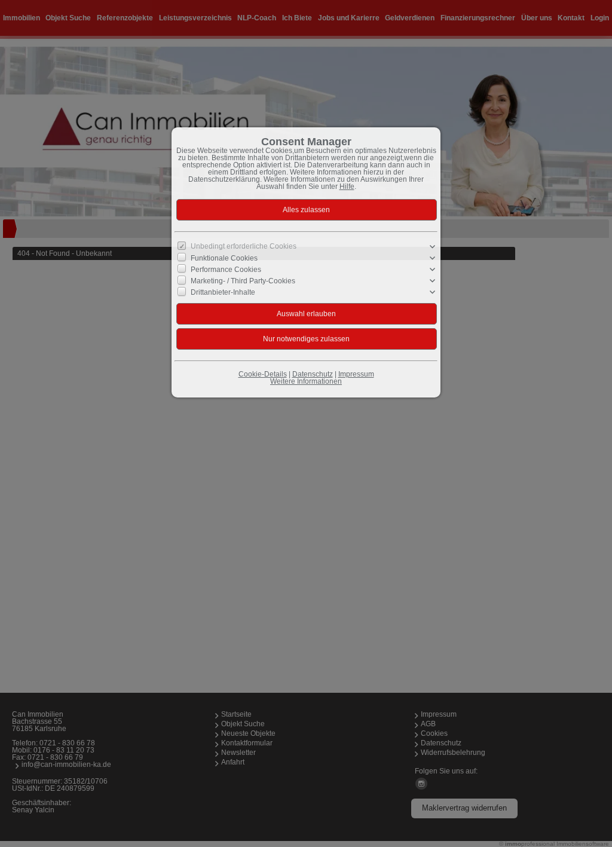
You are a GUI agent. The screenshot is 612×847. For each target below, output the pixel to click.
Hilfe (346, 186)
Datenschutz (312, 374)
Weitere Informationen (306, 381)
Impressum (356, 374)
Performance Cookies (226, 269)
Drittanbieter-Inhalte (223, 292)
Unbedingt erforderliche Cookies (243, 246)
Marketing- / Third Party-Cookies (243, 281)
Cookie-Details (262, 374)
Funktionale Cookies (224, 258)
